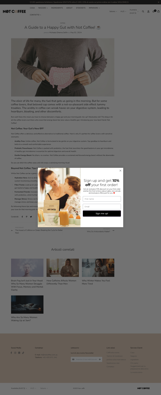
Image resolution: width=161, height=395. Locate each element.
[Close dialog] (120, 171)
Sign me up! (102, 213)
